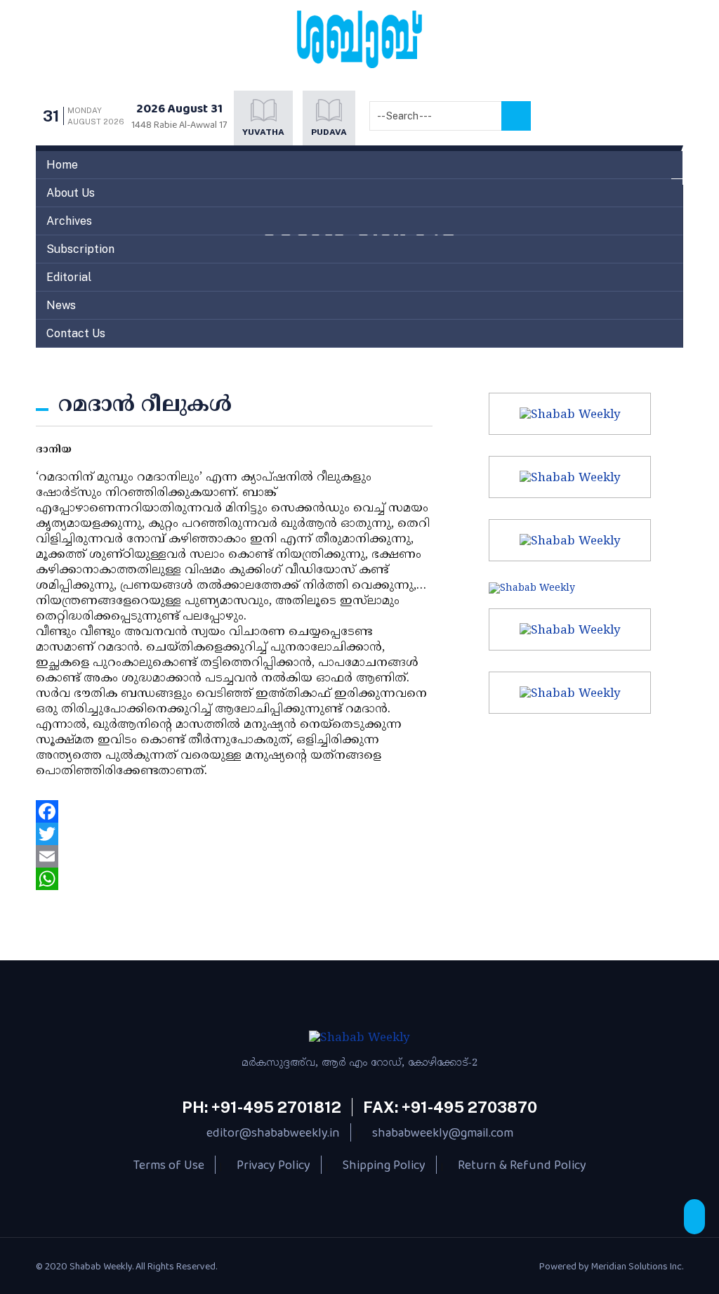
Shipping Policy (384, 1165)
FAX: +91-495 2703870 (450, 1107)
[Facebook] (234, 811)
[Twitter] (234, 834)
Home (62, 164)
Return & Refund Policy (522, 1165)
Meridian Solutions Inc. (637, 1266)
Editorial (68, 277)
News (61, 305)
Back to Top (694, 1216)
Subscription (80, 249)
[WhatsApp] (234, 879)
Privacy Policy (273, 1165)
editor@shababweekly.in (273, 1132)
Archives (69, 221)
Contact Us (75, 333)
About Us (70, 193)
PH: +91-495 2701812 (261, 1107)
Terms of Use (168, 1165)
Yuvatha (263, 132)
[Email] (234, 856)
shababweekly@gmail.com (442, 1132)
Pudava (329, 132)
